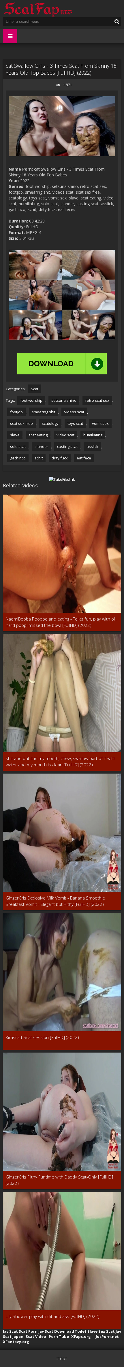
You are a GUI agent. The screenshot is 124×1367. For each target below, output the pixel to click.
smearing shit (43, 411)
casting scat (67, 446)
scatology (50, 423)
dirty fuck (60, 458)
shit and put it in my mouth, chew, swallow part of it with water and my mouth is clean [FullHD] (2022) (60, 761)
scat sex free (21, 423)
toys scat (75, 423)
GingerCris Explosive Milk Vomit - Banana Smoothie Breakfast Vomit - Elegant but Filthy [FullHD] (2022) (55, 901)
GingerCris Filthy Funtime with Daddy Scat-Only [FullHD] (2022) (59, 1180)
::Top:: (61, 1358)
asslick (92, 446)
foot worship (31, 400)
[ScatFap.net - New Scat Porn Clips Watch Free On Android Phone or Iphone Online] (37, 8)
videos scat (74, 411)
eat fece (84, 458)
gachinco (18, 458)
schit (39, 458)
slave (15, 435)
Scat (34, 388)
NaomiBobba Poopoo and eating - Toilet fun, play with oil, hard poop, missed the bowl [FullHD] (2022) (61, 622)
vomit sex (100, 423)
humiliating (92, 435)
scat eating (38, 435)
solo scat (18, 446)
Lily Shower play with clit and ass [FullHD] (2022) (52, 1316)
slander (41, 446)
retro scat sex (97, 400)
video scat (65, 435)
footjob (16, 411)
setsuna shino (63, 400)
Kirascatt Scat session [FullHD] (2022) (42, 1037)
